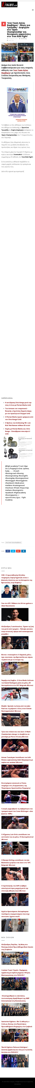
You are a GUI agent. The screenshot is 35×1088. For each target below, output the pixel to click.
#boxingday (10, 478)
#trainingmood (19, 485)
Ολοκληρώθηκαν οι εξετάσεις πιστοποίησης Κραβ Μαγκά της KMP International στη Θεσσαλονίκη (15, 998)
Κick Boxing (24, 38)
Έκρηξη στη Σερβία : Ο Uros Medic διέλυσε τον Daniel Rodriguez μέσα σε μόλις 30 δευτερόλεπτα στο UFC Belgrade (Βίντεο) (17, 682)
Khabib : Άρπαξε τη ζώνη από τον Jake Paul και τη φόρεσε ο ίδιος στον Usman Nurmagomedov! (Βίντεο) (16, 708)
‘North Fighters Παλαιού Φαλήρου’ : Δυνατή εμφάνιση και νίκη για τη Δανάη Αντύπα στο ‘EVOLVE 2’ (16, 1049)
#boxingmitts (17, 490)
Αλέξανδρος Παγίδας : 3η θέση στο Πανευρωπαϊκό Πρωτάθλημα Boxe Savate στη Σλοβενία (17, 947)
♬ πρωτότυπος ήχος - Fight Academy (15, 497)
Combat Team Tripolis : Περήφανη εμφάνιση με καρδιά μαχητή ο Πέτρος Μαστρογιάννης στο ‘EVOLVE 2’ (15, 972)
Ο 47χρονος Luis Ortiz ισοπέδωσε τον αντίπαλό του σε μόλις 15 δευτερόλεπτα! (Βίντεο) (17, 836)
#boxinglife (23, 476)
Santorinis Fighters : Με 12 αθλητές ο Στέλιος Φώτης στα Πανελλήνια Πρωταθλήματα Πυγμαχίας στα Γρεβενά (16, 1024)
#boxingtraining (11, 476)
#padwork (9, 492)
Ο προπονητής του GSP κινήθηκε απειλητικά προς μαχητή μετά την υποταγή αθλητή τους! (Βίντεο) (14, 888)
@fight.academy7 (12, 466)
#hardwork (9, 483)
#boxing (20, 473)
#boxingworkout (21, 478)
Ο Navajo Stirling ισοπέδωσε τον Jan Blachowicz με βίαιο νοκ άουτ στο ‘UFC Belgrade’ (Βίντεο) (16, 862)
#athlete (8, 485)
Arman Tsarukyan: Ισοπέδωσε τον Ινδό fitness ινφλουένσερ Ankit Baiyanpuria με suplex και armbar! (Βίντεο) (17, 759)
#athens (8, 490)
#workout (9, 488)
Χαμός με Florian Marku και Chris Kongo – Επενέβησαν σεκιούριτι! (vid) (17, 431)
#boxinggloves (21, 480)
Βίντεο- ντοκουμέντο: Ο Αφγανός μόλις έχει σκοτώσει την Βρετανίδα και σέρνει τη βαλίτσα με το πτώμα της (17, 657)
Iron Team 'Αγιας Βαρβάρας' (13, 542)
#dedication (19, 483)
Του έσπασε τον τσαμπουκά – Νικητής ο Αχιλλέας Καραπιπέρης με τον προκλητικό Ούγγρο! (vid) (18, 411)
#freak (16, 488)
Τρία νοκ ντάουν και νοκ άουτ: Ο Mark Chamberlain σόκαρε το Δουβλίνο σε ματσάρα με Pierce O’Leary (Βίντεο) (16, 734)
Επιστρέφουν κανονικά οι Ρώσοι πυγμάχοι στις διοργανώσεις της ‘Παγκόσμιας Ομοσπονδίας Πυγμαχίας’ (16, 785)
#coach (16, 471)
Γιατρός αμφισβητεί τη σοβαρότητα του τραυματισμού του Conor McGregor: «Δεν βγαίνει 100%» (17, 811)
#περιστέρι (24, 488)
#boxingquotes (11, 495)
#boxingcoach (11, 473)
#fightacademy (20, 492)
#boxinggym (10, 480)
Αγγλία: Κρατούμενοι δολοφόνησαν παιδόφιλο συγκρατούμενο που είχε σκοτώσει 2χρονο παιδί (15, 913)
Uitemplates (17, 1084)
